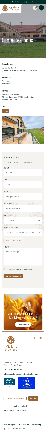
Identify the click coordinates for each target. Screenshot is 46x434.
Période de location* (11, 228)
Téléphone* (8, 204)
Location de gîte (12, 162)
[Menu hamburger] (41, 8)
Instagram (6, 83)
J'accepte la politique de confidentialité (20, 270)
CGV (20, 425)
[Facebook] (34, 338)
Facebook (6, 81)
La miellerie (27, 162)
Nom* (5, 180)
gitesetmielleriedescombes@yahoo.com (19, 70)
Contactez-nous (23, 325)
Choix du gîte (8, 216)
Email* (6, 192)
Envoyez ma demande (13, 276)
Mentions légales (10, 425)
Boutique (33, 398)
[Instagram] (40, 338)
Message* (7, 247)
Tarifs (5, 111)
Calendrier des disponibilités (15, 398)
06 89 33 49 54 (9, 68)
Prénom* (6, 168)
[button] (35, 8)
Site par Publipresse (31, 425)
